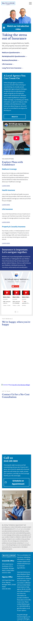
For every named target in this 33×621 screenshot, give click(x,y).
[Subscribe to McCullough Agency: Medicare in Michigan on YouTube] (16, 286)
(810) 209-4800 (11, 461)
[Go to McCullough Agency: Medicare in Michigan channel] (16, 275)
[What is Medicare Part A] (26, 293)
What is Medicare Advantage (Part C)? (7, 297)
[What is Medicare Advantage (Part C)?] (7, 293)
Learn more (6, 186)
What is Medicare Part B (16, 297)
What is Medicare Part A (26, 297)
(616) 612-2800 (6, 573)
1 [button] (15, 311)
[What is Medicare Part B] (16, 293)
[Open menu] (30, 3)
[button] (17, 312)
